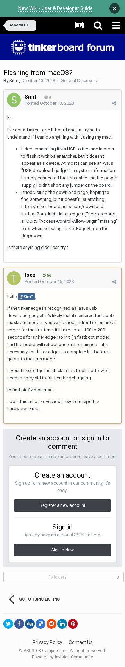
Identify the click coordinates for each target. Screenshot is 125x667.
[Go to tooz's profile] (14, 278)
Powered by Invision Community (62, 656)
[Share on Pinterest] (73, 624)
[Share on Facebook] (19, 624)
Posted (49, 103)
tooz (30, 275)
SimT (14, 80)
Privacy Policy (47, 642)
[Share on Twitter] (8, 624)
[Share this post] (114, 103)
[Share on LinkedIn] (62, 624)
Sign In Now (62, 550)
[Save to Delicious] (40, 624)
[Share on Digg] (30, 624)
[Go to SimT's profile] (14, 100)
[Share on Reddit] (51, 624)
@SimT (26, 296)
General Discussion (80, 80)
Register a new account (62, 505)
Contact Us (81, 642)
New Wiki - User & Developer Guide (55, 8)
